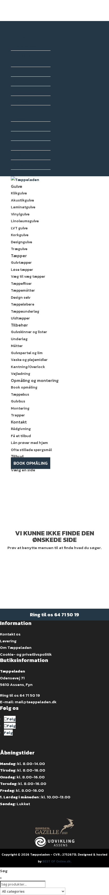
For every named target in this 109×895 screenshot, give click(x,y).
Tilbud (17, 456)
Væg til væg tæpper (28, 276)
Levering (8, 641)
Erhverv (18, 108)
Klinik (18, 136)
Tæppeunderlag (25, 311)
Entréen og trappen (22, 59)
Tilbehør (19, 325)
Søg (14, 173)
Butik (18, 117)
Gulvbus (18, 401)
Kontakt (19, 422)
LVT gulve (19, 228)
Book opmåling (24, 387)
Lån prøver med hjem (29, 443)
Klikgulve (19, 193)
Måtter (17, 346)
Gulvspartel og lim (27, 353)
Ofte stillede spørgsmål (31, 450)
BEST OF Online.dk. (56, 861)
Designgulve (21, 242)
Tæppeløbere (22, 304)
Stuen (18, 91)
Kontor (19, 145)
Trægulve (19, 249)
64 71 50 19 (66, 614)
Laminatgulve (23, 207)
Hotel (18, 126)
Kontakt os (10, 634)
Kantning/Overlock (28, 367)
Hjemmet (19, 37)
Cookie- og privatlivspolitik (26, 654)
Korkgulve (19, 235)
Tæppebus (20, 394)
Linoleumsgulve (25, 221)
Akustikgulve (22, 200)
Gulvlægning (23, 31)
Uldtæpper (20, 318)
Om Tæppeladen (15, 647)
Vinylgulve (20, 214)
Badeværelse (25, 46)
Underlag (19, 339)
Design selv (20, 297)
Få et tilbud (21, 436)
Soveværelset (25, 81)
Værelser (21, 100)
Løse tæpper (22, 269)
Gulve (16, 186)
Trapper (18, 415)
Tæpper (19, 255)
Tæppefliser (21, 283)
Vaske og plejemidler (29, 360)
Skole (18, 164)
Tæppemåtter (23, 290)
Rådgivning (21, 429)
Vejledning (20, 373)
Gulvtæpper (21, 262)
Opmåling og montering (34, 380)
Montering (20, 408)
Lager (18, 155)
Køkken (19, 71)
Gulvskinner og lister (29, 332)
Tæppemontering (27, 24)
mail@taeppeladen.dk (36, 702)
